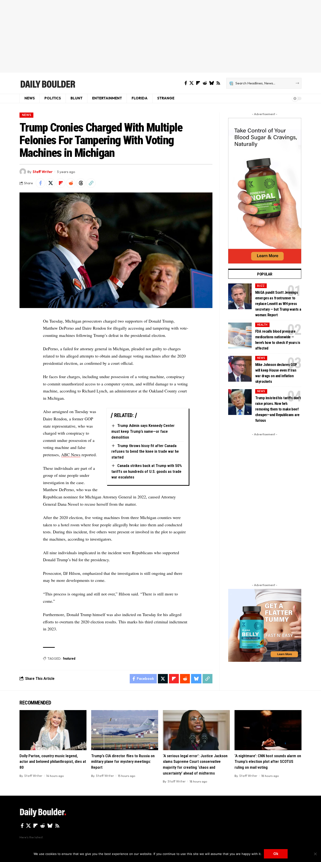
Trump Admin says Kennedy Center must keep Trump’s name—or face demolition (143, 431)
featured (69, 658)
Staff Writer (43, 171)
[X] (191, 83)
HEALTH (262, 324)
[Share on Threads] (81, 183)
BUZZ (261, 285)
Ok (275, 853)
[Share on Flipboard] (60, 183)
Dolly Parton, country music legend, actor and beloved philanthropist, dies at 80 (53, 761)
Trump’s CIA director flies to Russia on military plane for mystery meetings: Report (123, 761)
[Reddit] (204, 83)
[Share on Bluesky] (196, 678)
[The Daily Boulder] (48, 83)
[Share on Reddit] (70, 183)
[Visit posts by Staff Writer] (23, 171)
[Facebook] (185, 83)
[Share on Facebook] (40, 183)
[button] (91, 183)
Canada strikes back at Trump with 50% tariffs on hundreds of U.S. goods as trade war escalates (146, 471)
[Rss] (218, 83)
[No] (315, 853)
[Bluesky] (211, 83)
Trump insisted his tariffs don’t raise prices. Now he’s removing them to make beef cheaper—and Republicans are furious (278, 409)
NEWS (26, 115)
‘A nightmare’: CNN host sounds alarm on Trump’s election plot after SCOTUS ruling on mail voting (268, 761)
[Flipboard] (198, 83)
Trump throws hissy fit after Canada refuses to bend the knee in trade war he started (145, 451)
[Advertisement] (160, 36)
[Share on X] (50, 183)
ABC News (70, 454)
